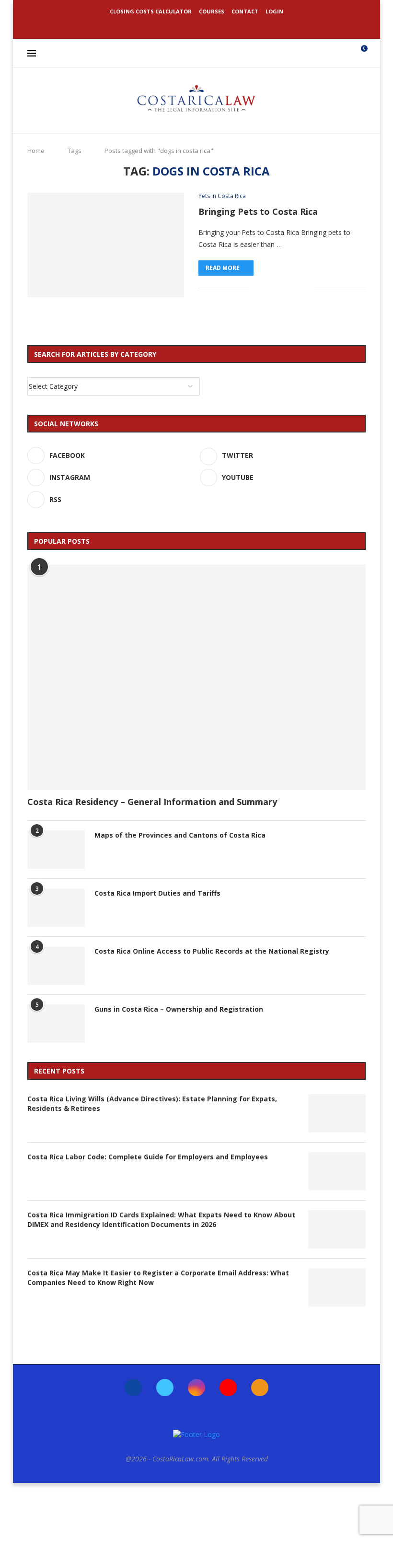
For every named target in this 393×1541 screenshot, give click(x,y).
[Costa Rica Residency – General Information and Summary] (196, 677)
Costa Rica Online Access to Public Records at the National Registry (211, 951)
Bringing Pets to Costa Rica (258, 211)
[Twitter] (183, 25)
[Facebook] (170, 25)
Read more (223, 268)
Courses (211, 11)
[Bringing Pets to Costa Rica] (105, 245)
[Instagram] (196, 25)
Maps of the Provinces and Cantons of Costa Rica (180, 835)
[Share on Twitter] (266, 287)
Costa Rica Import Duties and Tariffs (157, 893)
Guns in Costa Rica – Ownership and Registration (178, 1009)
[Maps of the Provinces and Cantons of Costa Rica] (56, 849)
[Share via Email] (307, 287)
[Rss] (222, 25)
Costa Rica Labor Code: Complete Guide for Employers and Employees (147, 1156)
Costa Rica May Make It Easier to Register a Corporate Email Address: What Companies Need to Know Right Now (158, 1277)
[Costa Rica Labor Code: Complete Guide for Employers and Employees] (337, 1171)
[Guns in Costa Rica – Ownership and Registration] (56, 1023)
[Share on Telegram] (297, 287)
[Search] (344, 53)
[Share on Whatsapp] (286, 287)
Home (36, 150)
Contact (244, 11)
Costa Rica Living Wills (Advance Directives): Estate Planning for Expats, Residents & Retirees (152, 1103)
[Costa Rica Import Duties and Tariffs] (56, 907)
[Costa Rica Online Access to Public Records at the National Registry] (56, 965)
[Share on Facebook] (256, 287)
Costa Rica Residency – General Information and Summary (152, 801)
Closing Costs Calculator (151, 11)
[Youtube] (209, 25)
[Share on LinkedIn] (276, 287)
